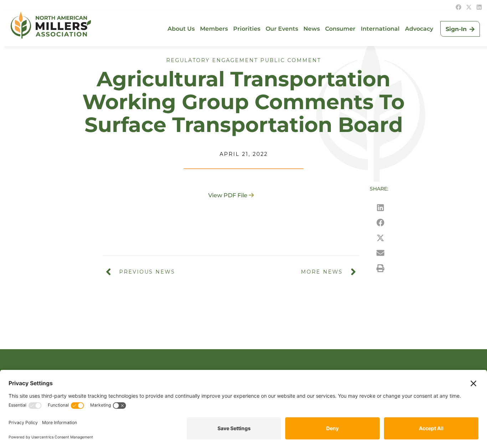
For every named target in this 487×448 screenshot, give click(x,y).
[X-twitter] (469, 7)
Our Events (282, 28)
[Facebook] (458, 7)
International (380, 28)
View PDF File (227, 195)
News (311, 28)
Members (214, 28)
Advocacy (419, 28)
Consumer (340, 28)
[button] (380, 207)
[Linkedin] (479, 7)
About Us (181, 28)
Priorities (246, 28)
